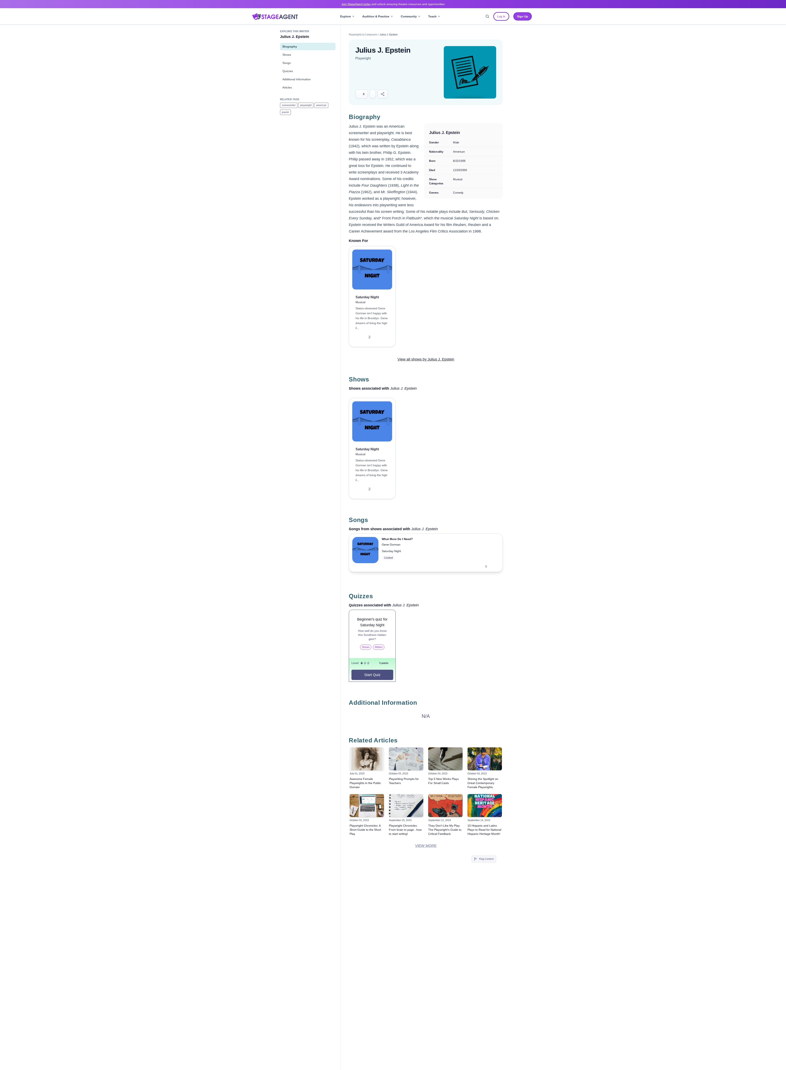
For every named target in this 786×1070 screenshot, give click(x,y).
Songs (286, 63)
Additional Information (296, 79)
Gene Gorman (391, 544)
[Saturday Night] (372, 269)
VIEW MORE (426, 846)
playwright (306, 105)
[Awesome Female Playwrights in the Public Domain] (367, 758)
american (321, 105)
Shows (286, 54)
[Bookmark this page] (372, 94)
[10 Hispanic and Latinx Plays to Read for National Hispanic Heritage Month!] (485, 805)
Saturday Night (391, 551)
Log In (501, 16)
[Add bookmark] (377, 337)
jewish (285, 112)
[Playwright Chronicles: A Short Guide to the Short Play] (367, 805)
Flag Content (486, 859)
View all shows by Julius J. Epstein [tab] (426, 359)
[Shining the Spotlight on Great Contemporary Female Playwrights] (485, 758)
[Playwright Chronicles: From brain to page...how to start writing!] (406, 805)
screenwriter (289, 105)
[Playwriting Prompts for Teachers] (406, 758)
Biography (289, 46)
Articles (287, 87)
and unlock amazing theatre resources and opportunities (393, 4)
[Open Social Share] (382, 94)
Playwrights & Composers (363, 34)
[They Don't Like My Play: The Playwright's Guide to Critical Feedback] (445, 805)
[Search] (487, 16)
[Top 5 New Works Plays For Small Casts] (445, 758)
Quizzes (287, 71)
